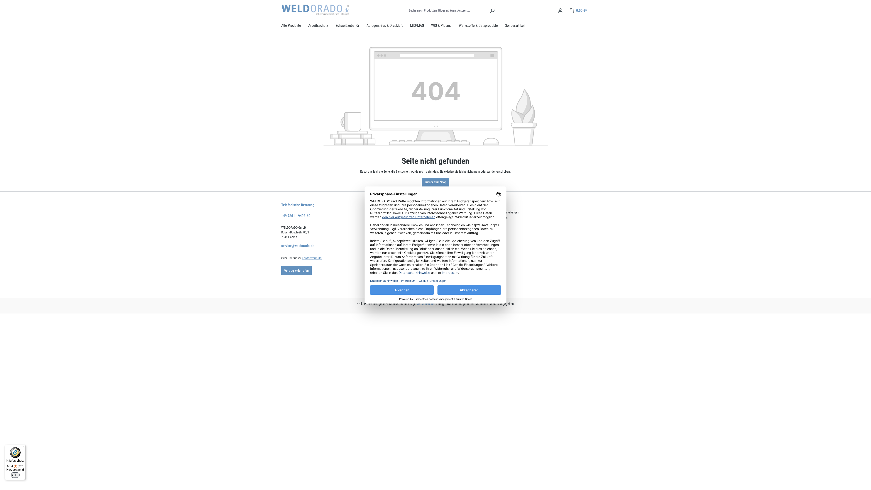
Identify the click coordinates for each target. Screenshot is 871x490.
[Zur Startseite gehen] (315, 10)
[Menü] (23, 447)
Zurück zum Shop (435, 182)
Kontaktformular (312, 258)
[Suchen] (492, 10)
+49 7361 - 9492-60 (295, 216)
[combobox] (447, 10)
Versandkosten (425, 304)
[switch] (15, 475)
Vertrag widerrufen (296, 270)
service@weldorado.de (297, 246)
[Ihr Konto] (560, 10)
